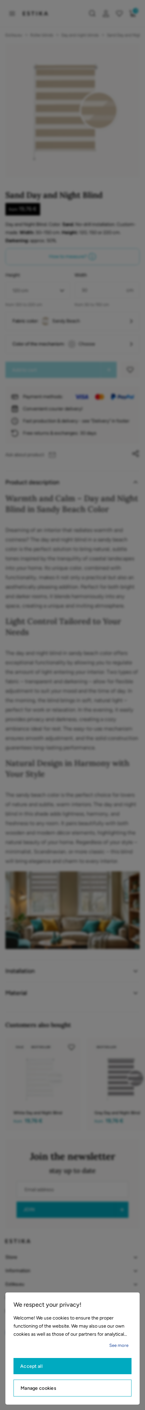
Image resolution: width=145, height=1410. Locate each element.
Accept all (31, 1366)
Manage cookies (38, 1388)
